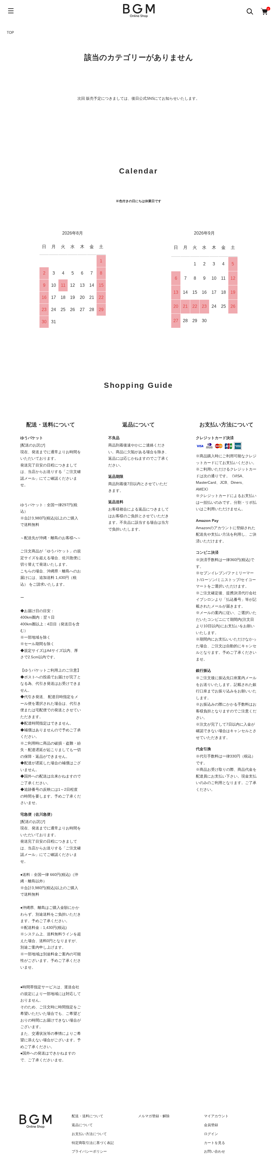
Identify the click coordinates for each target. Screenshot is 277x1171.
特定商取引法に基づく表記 (93, 1143)
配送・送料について (87, 1116)
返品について (82, 1125)
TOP (10, 33)
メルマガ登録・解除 (154, 1116)
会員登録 (211, 1125)
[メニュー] (11, 11)
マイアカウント (216, 1116)
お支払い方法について (89, 1134)
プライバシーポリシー (89, 1151)
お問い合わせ (214, 1151)
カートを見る (214, 1143)
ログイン (211, 1134)
